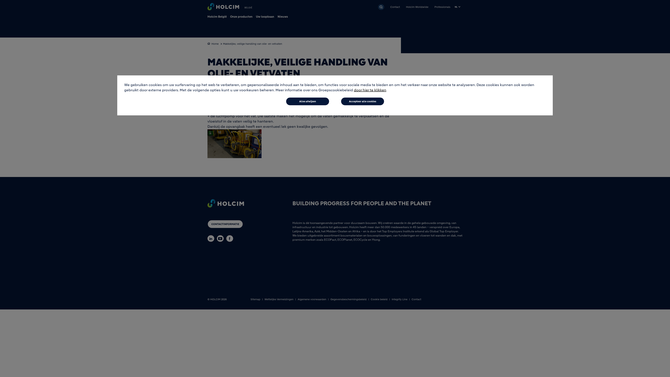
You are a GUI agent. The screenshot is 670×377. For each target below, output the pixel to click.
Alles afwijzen (307, 101)
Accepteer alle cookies (362, 101)
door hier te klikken (370, 90)
